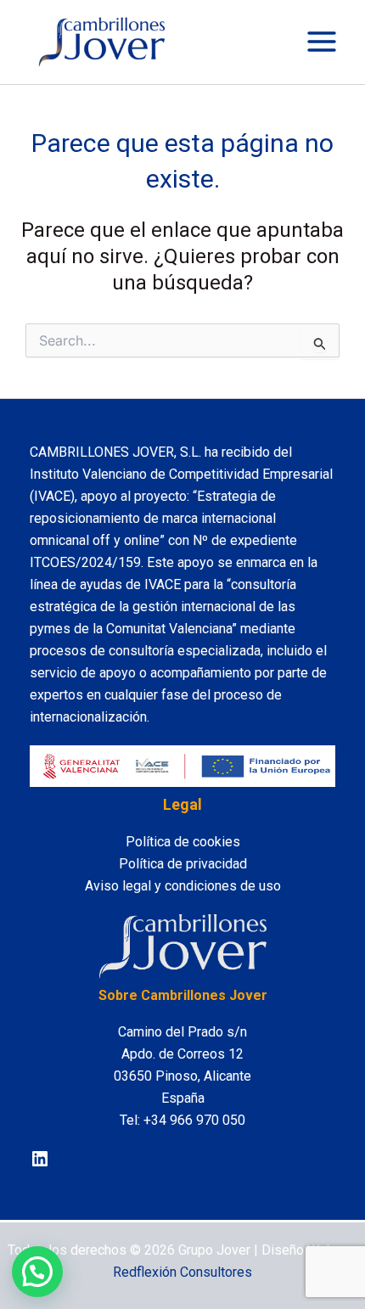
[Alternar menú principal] (321, 41)
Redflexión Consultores (182, 1272)
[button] (37, 1271)
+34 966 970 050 (194, 1120)
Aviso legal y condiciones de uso (183, 886)
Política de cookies (183, 842)
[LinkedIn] (40, 1159)
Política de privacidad (183, 864)
